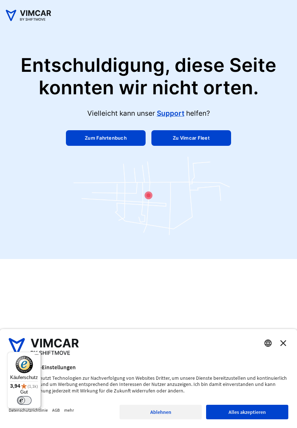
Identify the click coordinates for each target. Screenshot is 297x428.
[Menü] (36, 356)
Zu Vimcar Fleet (191, 138)
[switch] (24, 400)
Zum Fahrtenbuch (106, 138)
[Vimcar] (28, 19)
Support (170, 113)
